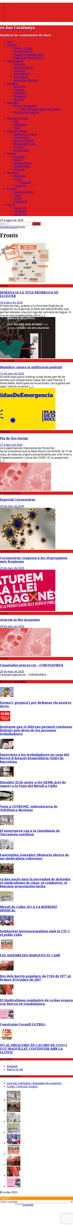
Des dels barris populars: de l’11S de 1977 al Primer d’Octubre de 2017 (35, 977)
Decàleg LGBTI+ (23, 51)
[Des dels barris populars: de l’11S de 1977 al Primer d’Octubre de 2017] (7, 969)
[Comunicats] (27, 357)
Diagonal (12, 1066)
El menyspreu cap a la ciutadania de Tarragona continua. (30, 832)
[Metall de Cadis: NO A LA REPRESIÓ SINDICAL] (7, 900)
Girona (18, 179)
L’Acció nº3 (20, 211)
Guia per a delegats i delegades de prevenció (34, 1083)
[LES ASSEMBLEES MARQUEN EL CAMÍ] (7, 948)
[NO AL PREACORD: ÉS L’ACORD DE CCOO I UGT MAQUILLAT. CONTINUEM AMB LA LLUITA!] (7, 1038)
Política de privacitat (26, 112)
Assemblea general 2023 (28, 54)
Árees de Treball (17, 131)
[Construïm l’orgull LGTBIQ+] (7, 1018)
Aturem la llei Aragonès (20, 620)
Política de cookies (25, 106)
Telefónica (20, 124)
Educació (19, 156)
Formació (19, 147)
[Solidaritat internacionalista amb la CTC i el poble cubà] (7, 924)
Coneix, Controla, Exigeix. (22, 1086)
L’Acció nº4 (20, 208)
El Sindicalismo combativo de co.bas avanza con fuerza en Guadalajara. (36, 1002)
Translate (27, 1204)
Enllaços (12, 188)
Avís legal (13, 102)
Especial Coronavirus (17, 499)
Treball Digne (22, 166)
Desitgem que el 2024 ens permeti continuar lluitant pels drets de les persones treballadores (36, 730)
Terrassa (19, 99)
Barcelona (20, 86)
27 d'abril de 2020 (11, 444)
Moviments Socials (25, 144)
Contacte (12, 83)
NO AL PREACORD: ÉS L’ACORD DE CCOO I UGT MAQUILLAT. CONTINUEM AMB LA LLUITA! (33, 1048)
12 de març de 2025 (12, 373)
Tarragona (20, 96)
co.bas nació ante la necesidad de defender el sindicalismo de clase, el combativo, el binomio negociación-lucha (35, 882)
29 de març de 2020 (12, 506)
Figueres (19, 89)
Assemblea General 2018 (28, 57)
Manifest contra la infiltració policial (31, 367)
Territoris (13, 172)
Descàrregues (15, 61)
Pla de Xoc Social (14, 438)
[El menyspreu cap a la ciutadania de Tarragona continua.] (7, 824)
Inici (9, 41)
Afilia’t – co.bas (23, 48)
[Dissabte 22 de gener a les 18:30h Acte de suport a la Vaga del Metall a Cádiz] (7, 775)
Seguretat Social (23, 67)
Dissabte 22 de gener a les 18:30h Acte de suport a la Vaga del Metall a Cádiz (33, 784)
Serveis (18, 160)
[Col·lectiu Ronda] (25, 490)
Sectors (11, 153)
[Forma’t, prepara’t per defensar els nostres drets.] (7, 696)
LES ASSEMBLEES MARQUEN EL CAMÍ (30, 955)
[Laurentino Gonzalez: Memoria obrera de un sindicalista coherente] (7, 848)
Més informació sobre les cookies (40, 109)
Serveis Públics (23, 163)
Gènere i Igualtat (24, 140)
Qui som (12, 45)
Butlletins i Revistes (26, 80)
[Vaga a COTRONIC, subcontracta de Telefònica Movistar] (7, 800)
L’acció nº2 (20, 214)
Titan (17, 127)
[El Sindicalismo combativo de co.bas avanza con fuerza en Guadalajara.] (7, 993)
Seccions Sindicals (18, 118)
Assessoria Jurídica (25, 134)
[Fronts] (27, 282)
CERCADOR (20, 201)
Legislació (20, 70)
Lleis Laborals (22, 73)
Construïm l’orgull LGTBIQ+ (23, 1024)
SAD (16, 121)
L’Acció (11, 204)
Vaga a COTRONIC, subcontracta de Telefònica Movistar (29, 808)
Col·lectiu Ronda (23, 192)
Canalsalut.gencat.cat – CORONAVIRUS (31, 665)
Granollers (20, 93)
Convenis (19, 64)
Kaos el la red (15, 1069)
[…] (43, 315)
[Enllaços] (27, 428)
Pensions (19, 169)
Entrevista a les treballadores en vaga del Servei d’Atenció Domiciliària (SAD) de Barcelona (34, 758)
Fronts (17, 195)
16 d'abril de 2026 (11, 302)
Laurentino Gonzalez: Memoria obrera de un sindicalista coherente (34, 856)
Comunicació (21, 137)
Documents (20, 77)
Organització (21, 150)
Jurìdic (18, 198)
